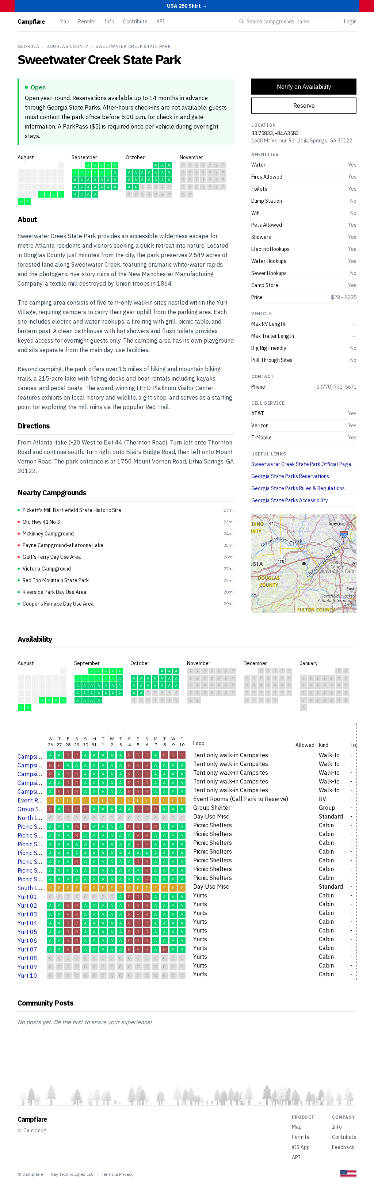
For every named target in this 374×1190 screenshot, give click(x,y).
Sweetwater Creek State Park (133, 46)
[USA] (348, 1174)
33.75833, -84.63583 (275, 133)
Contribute (135, 21)
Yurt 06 (27, 940)
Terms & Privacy (117, 1174)
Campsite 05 (34, 791)
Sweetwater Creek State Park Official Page (301, 464)
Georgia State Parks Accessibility (289, 500)
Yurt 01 (27, 896)
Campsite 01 (34, 756)
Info (109, 21)
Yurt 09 (27, 966)
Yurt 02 (27, 905)
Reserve (304, 105)
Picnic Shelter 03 (40, 844)
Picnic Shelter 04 (40, 853)
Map (64, 21)
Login (350, 21)
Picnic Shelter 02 (40, 835)
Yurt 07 (27, 949)
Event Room (34, 800)
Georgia (28, 46)
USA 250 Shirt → (187, 6)
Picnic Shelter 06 (40, 870)
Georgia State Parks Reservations (290, 476)
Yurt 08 (27, 958)
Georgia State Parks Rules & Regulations (298, 488)
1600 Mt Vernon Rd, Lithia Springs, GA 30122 (301, 140)
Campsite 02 (34, 765)
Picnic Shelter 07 (40, 879)
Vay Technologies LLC (72, 1174)
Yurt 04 (27, 923)
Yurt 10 (27, 975)
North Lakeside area (44, 817)
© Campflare (30, 1174)
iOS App (301, 1147)
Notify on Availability (304, 86)
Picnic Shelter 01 (40, 826)
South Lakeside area (44, 888)
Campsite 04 (34, 782)
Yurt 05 (27, 931)
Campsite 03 (34, 774)
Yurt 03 (27, 914)
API (160, 21)
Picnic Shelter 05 (40, 861)
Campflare (31, 21)
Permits (87, 21)
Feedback (343, 1147)
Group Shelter (36, 809)
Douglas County (67, 46)
